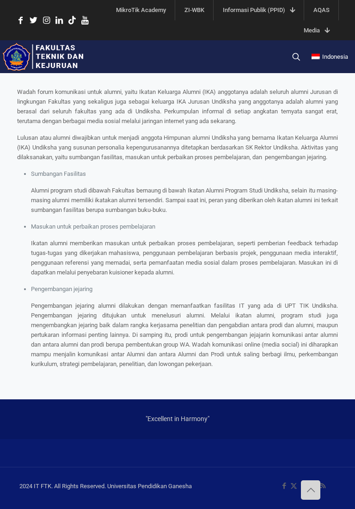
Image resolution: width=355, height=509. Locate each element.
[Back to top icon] (310, 490)
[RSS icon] (322, 486)
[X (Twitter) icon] (293, 486)
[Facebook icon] (284, 486)
